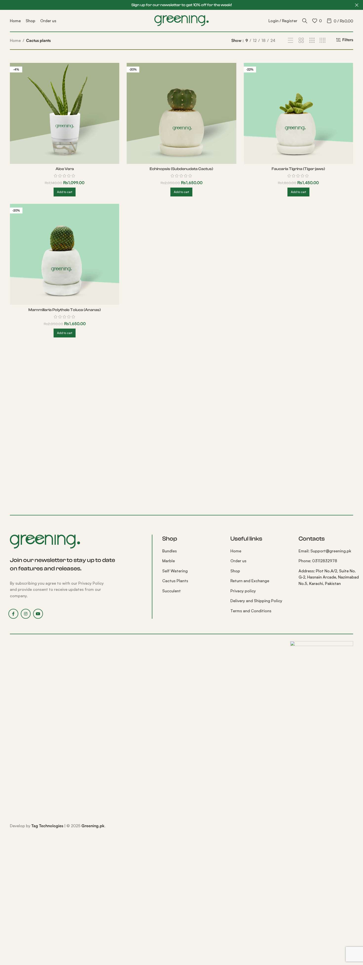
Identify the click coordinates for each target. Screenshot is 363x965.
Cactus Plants (175, 580)
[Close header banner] (357, 5)
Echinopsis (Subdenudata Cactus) (181, 169)
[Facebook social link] (13, 614)
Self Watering (175, 570)
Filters (347, 39)
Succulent (171, 590)
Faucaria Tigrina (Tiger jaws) (298, 169)
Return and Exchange (249, 580)
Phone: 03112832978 (318, 560)
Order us (238, 560)
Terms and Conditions (250, 610)
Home (15, 40)
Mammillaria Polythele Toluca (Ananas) (64, 310)
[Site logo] (181, 20)
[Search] (305, 21)
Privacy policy (243, 590)
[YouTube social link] (38, 614)
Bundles (169, 550)
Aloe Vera (65, 169)
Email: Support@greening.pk (325, 550)
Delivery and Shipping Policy (256, 600)
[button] (65, 192)
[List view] (290, 40)
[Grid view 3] (312, 40)
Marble (168, 560)
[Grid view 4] (322, 40)
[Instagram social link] (26, 614)
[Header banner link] (174, 5)
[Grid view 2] (301, 40)
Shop (235, 570)
